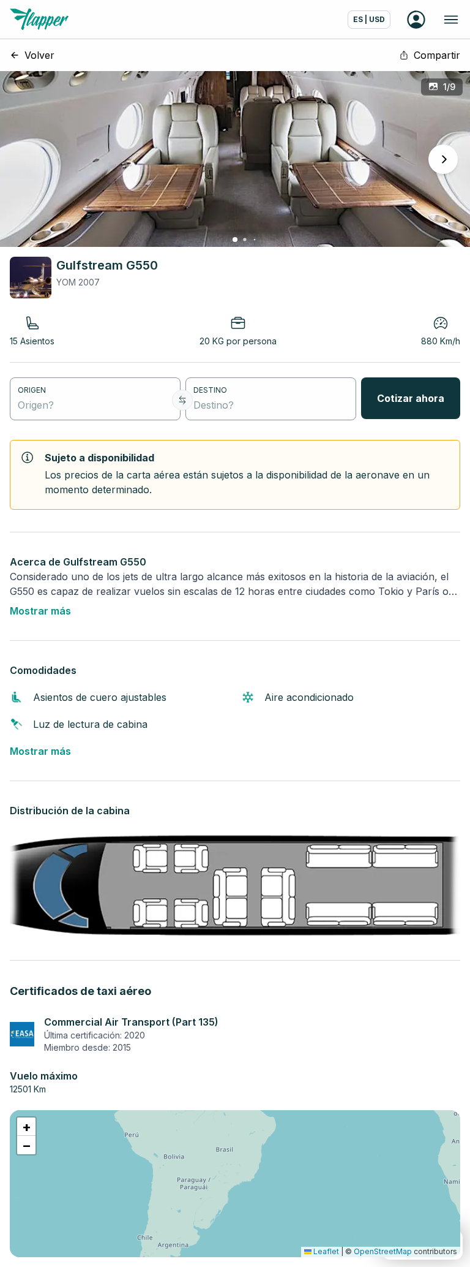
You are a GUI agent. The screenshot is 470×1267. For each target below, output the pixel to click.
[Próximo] (443, 159)
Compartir (437, 55)
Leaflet (325, 1251)
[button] (26, 1127)
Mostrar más (40, 611)
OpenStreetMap (383, 1251)
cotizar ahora (410, 398)
